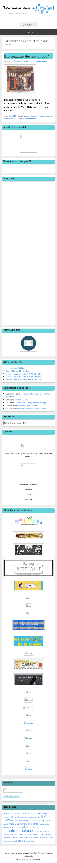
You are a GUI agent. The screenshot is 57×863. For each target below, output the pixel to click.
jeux (37, 827)
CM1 (15, 116)
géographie (44, 824)
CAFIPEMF (25, 813)
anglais (7, 813)
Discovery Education (28, 484)
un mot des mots (8, 841)
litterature (15, 834)
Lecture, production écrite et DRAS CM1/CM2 (24, 376)
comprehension (16, 820)
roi (12, 118)
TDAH (47, 838)
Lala (30, 61)
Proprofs (29, 489)
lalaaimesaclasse (37, 116)
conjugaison (28, 820)
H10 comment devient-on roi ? (26, 56)
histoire (28, 827)
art (13, 813)
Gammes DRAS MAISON (27, 405)
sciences (42, 838)
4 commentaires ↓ (41, 61)
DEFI (26, 823)
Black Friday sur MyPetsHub (17, 371)
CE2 (17, 816)
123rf (28, 494)
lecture (7, 834)
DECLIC (20, 824)
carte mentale (36, 813)
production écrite (39, 834)
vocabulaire (21, 840)
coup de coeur (40, 820)
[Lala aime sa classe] (28, 19)
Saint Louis (17, 118)
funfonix (28, 499)
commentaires (29, 118)
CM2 (6, 820)
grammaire (34, 823)
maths (21, 834)
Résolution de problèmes (28, 837)
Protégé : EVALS (21, 399)
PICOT (28, 834)
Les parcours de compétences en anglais (31, 402)
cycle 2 (5, 824)
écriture (31, 841)
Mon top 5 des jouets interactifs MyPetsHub (23, 379)
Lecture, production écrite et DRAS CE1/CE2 (24, 373)
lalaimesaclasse (42, 831)
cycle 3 (12, 823)
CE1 (12, 817)
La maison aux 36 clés (15, 368)
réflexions (15, 838)
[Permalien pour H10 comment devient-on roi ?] (20, 96)
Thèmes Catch (36, 859)
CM (39, 816)
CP (48, 820)
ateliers (18, 813)
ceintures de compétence (28, 817)
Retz (9, 837)
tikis (51, 837)
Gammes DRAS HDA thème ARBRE (32, 408)
